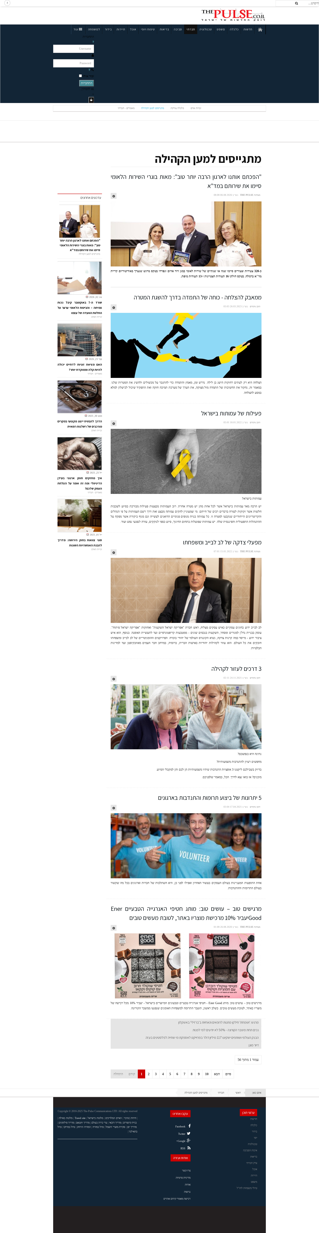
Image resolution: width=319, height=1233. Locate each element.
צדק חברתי (251, 1162)
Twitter (181, 1133)
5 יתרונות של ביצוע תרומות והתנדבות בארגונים (209, 798)
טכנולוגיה (205, 29)
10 (207, 1074)
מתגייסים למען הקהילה (152, 108)
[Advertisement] (91, 14)
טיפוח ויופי (148, 29)
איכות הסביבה (250, 1150)
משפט (221, 29)
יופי (255, 1137)
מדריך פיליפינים (66, 1122)
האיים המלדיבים (113, 1118)
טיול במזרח (98, 1126)
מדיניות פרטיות (183, 1177)
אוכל (133, 29)
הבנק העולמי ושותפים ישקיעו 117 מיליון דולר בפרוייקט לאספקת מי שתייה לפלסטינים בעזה (202, 1037)
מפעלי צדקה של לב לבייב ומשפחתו (222, 542)
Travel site (80, 1118)
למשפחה (94, 29)
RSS (183, 1148)
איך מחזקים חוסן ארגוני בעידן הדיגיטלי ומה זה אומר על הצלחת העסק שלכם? (80, 483)
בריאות (164, 29)
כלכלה (234, 29)
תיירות (121, 29)
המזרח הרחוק (84, 1126)
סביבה (178, 29)
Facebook (180, 1126)
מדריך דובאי (115, 1122)
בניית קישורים (130, 1122)
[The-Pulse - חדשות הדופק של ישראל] (233, 14)
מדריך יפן (132, 1126)
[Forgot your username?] (93, 42)
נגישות (187, 1191)
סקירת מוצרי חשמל (115, 1126)
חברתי (191, 29)
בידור (108, 29)
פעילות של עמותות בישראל (231, 413)
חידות (133, 1118)
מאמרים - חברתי (126, 108)
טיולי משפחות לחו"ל (247, 1188)
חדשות (247, 29)
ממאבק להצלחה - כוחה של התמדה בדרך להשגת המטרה (197, 297)
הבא (217, 1074)
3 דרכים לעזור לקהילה (236, 669)
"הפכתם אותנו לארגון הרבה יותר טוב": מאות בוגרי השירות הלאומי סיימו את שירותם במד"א (80, 245)
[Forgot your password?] (89, 70)
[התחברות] (91, 100)
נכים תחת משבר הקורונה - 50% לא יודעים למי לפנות (226, 1030)
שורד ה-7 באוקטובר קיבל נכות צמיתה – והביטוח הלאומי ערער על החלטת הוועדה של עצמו (80, 307)
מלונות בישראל (95, 1118)
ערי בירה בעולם (99, 1122)
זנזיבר (126, 1118)
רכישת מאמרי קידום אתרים (177, 1198)
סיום (228, 1074)
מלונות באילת (65, 1118)
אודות (188, 1184)
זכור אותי (88, 76)
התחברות (86, 83)
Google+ (180, 1141)
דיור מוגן (254, 1045)
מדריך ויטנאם (82, 1122)
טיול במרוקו (69, 1126)
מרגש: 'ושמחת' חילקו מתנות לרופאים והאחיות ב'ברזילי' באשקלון (218, 1022)
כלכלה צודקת (177, 108)
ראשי (238, 1092)
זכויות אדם (196, 108)
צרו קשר (186, 1170)
